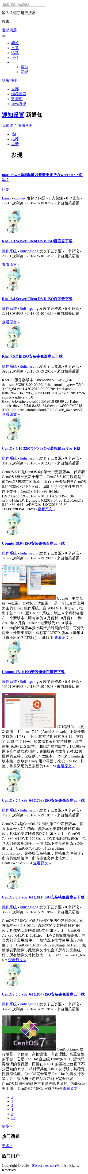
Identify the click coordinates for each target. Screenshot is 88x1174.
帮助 (24, 67)
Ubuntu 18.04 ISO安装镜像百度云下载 (33, 543)
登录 (5, 80)
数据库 (17, 99)
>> (13, 1118)
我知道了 (9, 125)
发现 (24, 72)
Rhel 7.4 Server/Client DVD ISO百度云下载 (37, 299)
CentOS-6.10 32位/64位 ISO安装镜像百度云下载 (41, 448)
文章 (15, 48)
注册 (14, 80)
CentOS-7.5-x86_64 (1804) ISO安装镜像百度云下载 (43, 994)
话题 (15, 53)
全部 (15, 89)
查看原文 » (11, 265)
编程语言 (18, 94)
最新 (15, 144)
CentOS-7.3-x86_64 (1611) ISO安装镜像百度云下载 (43, 897)
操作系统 (18, 104)
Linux (6, 198)
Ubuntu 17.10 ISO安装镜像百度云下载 (33, 672)
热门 (15, 134)
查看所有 (25, 125)
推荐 (15, 139)
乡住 (15, 58)
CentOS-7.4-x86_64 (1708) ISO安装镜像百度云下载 (43, 800)
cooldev (20, 198)
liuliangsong (29, 251)
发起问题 (9, 30)
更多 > (7, 1126)
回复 (5, 190)
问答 (15, 43)
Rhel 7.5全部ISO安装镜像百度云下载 (32, 356)
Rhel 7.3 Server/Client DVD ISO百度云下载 (37, 241)
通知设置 (13, 115)
